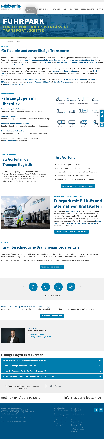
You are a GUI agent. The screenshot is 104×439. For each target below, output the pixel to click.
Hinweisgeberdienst (30, 418)
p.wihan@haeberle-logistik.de (39, 337)
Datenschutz (13, 418)
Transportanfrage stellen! (52, 316)
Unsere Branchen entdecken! (52, 267)
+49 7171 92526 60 (38, 334)
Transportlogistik (72, 211)
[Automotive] (58, 287)
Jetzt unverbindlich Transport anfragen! (78, 186)
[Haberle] (11, 7)
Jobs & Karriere (87, 9)
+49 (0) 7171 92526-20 (28, 412)
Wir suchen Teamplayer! (31, 10)
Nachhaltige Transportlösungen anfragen (71, 231)
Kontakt (99, 9)
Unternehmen (43, 9)
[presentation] (24, 287)
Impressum (4, 418)
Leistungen (55, 9)
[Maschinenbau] (71, 287)
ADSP (20, 418)
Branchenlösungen (70, 9)
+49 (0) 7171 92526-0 (26, 398)
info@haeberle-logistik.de (82, 398)
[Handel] (45, 287)
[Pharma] (33, 287)
